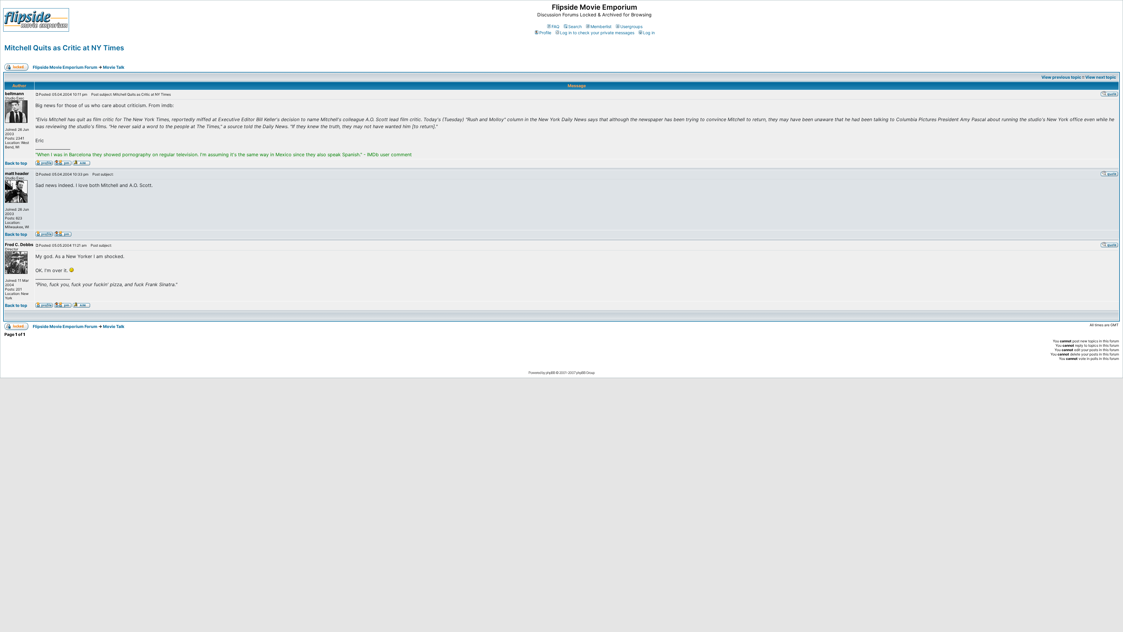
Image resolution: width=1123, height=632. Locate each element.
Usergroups (631, 26)
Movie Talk (113, 67)
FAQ (555, 26)
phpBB (550, 372)
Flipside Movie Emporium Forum (65, 67)
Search (575, 26)
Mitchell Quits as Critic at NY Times (64, 48)
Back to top (16, 163)
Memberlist (601, 26)
